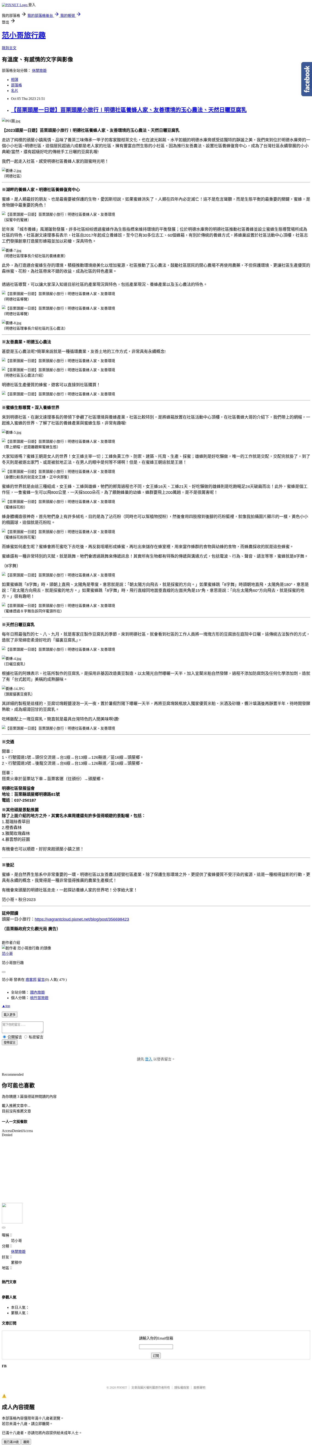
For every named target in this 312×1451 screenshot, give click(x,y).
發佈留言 (10, 1042)
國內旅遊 (37, 992)
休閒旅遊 (39, 71)
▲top (6, 1006)
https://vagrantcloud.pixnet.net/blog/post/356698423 (82, 919)
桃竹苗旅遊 (39, 998)
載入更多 (10, 1014)
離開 (26, 1442)
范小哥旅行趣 (24, 35)
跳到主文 (9, 48)
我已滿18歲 (11, 1442)
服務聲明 (199, 1387)
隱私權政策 (181, 1387)
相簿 (14, 80)
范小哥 (7, 954)
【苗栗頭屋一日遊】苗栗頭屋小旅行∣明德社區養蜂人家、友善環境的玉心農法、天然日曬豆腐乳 (129, 110)
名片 (14, 91)
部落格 (16, 85)
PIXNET (122, 1387)
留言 (41, 980)
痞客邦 (31, 980)
